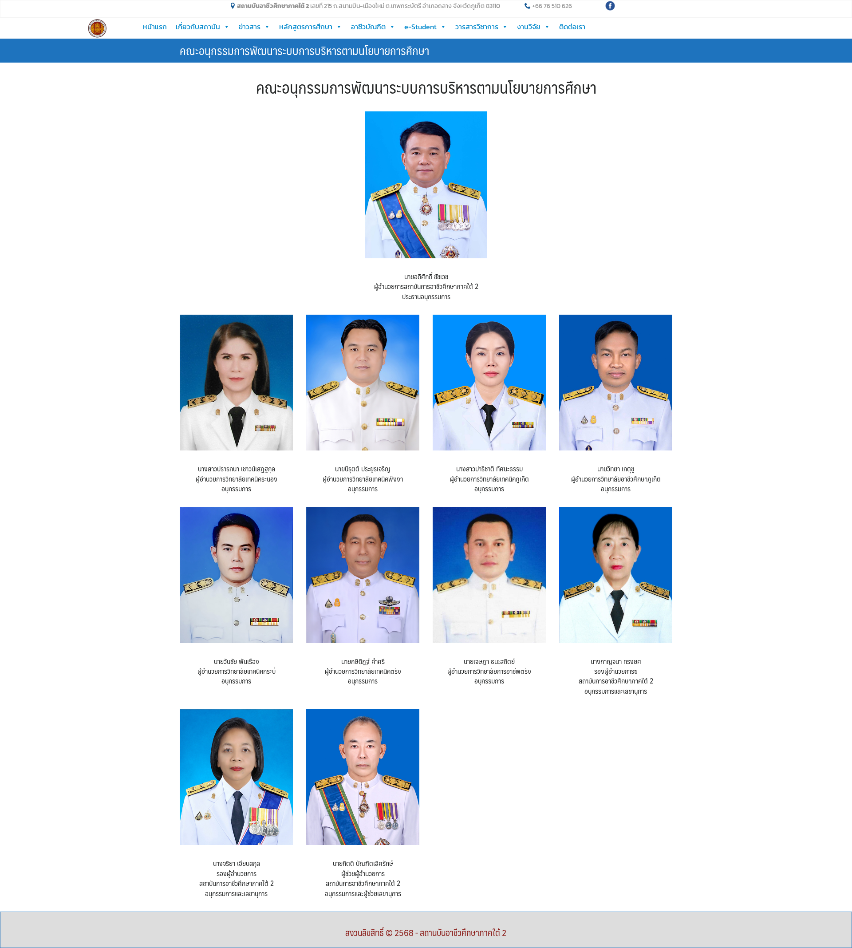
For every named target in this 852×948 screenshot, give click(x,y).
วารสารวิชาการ (476, 26)
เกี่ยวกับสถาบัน (198, 26)
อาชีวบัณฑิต (368, 26)
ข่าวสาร (249, 26)
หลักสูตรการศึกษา (305, 26)
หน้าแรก (155, 26)
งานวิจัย (528, 26)
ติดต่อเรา (572, 26)
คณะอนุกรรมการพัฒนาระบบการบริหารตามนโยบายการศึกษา (304, 50)
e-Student (420, 26)
